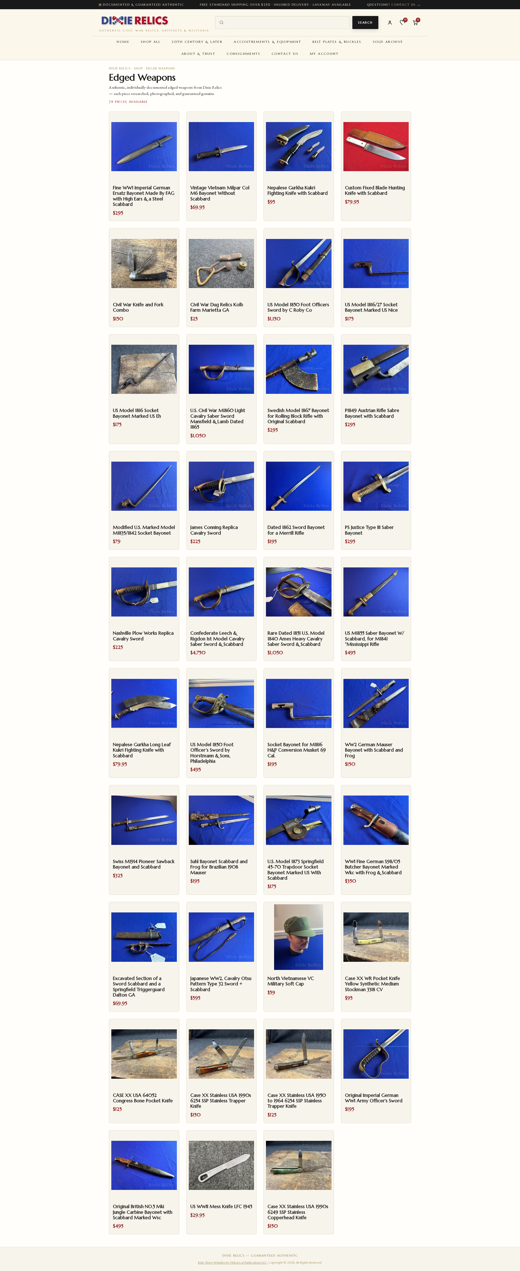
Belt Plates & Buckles (337, 42)
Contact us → (406, 5)
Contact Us (285, 54)
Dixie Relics (119, 68)
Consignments (243, 54)
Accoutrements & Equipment (267, 42)
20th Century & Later (197, 42)
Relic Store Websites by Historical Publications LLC (232, 1262)
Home (123, 42)
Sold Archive (388, 42)
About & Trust (198, 54)
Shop (138, 68)
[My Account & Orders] (389, 22)
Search (365, 22)
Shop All (150, 42)
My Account (324, 54)
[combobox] (286, 22)
